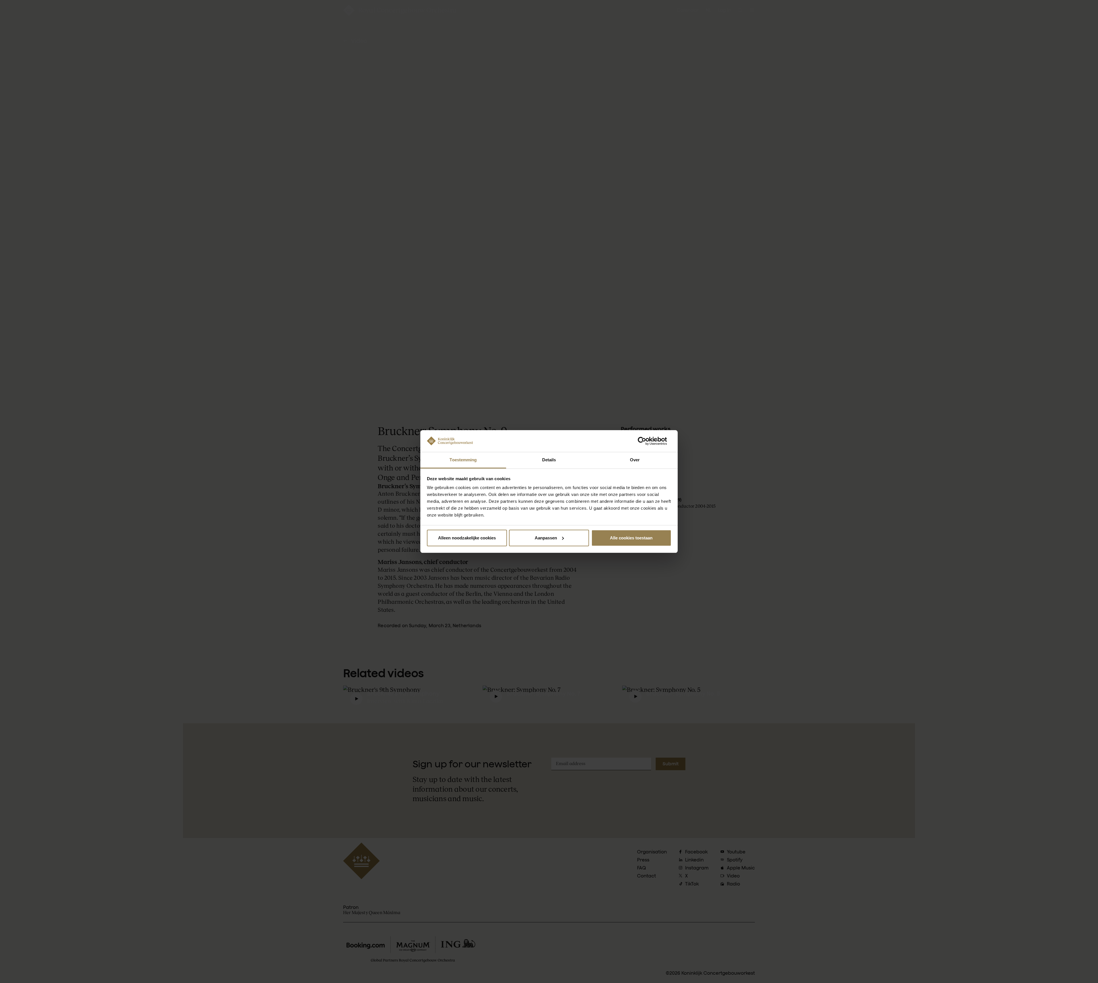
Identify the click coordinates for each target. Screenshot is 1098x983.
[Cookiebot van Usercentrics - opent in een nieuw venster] (646, 441)
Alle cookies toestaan (631, 537)
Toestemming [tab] (463, 459)
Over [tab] (635, 459)
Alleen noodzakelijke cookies (467, 537)
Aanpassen (546, 537)
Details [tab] (549, 459)
